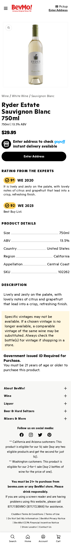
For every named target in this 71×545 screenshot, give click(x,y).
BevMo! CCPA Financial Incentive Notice (36, 522)
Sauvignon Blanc (42, 96)
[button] (6, 8)
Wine (5, 96)
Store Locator (29, 527)
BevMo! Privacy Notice (52, 518)
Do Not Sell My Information (22, 518)
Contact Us (44, 527)
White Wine (20, 96)
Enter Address (58, 10)
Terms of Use (52, 514)
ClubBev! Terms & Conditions (27, 514)
